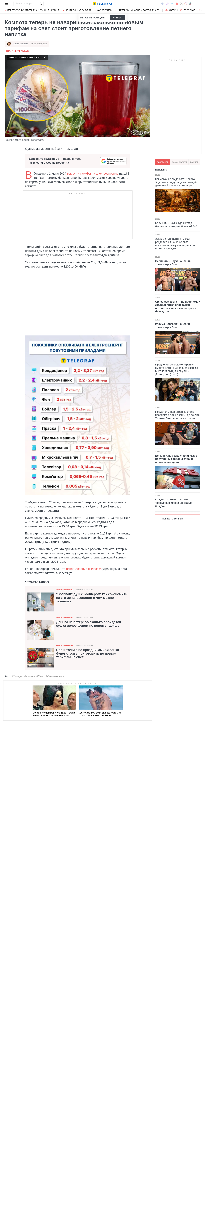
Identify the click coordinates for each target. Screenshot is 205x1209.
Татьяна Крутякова (20, 44)
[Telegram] (172, 3)
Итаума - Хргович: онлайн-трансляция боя (173, 325)
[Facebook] (162, 3)
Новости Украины (64, 590)
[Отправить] (41, 3)
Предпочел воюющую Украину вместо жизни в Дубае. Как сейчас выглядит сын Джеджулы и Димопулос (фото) (176, 369)
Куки (101, 17)
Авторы (173, 10)
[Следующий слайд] (202, 10)
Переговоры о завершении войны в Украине (33, 10)
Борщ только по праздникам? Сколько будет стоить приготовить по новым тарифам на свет (87, 653)
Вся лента (161, 169)
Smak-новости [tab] (179, 162)
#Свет (40, 676)
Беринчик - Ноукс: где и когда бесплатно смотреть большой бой (176, 224)
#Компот (29, 676)
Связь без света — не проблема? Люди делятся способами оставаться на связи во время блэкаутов (177, 306)
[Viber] (167, 3)
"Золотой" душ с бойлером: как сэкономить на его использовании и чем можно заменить (91, 597)
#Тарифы (17, 676)
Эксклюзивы (104, 10)
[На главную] (102, 3)
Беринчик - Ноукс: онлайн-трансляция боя (173, 263)
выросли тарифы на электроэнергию (92, 173)
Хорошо (117, 17)
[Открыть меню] (6, 3)
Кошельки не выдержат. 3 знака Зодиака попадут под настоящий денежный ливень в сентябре (176, 182)
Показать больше (172, 518)
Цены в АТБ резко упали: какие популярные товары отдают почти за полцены (176, 459)
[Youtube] (177, 3)
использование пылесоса (84, 568)
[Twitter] (181, 4)
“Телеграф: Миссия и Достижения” (138, 10)
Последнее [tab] (162, 162)
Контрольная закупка (78, 10)
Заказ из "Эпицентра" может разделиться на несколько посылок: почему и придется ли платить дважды (175, 243)
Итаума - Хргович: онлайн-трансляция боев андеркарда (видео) (173, 502)
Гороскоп (189, 10)
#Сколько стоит (55, 676)
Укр (198, 3)
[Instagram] (186, 3)
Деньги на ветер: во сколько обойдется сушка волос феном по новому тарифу (88, 623)
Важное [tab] (194, 162)
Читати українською (17, 51)
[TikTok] (190, 3)
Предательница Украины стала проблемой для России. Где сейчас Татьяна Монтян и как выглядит (177, 415)
